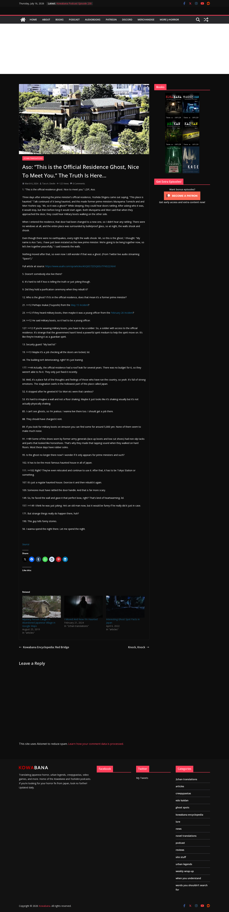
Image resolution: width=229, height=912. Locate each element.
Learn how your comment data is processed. (96, 744)
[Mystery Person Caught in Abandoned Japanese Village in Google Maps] (41, 607)
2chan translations (33, 158)
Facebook (105, 769)
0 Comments (79, 183)
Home (33, 19)
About (46, 19)
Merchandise (146, 19)
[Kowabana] (23, 20)
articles (180, 786)
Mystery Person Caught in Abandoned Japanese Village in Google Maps (38, 623)
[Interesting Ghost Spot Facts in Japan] (125, 607)
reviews (180, 849)
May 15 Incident (79, 305)
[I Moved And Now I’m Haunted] (83, 607)
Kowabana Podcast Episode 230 (74, 3)
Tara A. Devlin (48, 183)
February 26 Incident (122, 312)
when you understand (188, 878)
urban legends (184, 864)
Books (59, 19)
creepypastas (183, 793)
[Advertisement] (114, 48)
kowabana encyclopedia (189, 814)
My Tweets (142, 778)
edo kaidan (182, 800)
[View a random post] (206, 20)
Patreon (111, 19)
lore (178, 821)
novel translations (186, 835)
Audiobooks (92, 19)
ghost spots (182, 807)
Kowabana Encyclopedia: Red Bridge (46, 647)
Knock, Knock (136, 647)
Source (25, 544)
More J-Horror (169, 19)
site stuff (181, 857)
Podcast (74, 19)
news (179, 828)
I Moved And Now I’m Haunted (81, 619)
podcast (180, 842)
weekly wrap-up (185, 871)
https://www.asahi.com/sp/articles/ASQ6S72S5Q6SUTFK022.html (80, 266)
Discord (127, 19)
